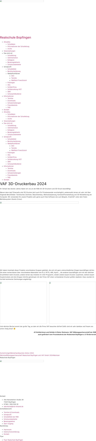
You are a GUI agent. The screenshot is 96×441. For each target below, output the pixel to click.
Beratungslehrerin (14, 62)
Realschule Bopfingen (15, 37)
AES (12, 76)
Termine (10, 98)
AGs (9, 85)
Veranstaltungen (9, 51)
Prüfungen (11, 82)
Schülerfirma (12, 87)
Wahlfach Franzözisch (19, 80)
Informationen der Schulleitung (18, 46)
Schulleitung (12, 55)
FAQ (9, 107)
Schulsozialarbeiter (14, 64)
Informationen (9, 96)
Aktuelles (7, 42)
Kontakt (6, 110)
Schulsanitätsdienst (14, 94)
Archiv (10, 49)
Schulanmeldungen (14, 103)
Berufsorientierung (14, 71)
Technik (14, 78)
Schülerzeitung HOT (15, 89)
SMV (9, 92)
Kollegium (11, 60)
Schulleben (11, 44)
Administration (13, 58)
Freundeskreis (12, 105)
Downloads (11, 101)
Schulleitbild (12, 69)
